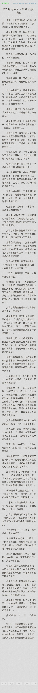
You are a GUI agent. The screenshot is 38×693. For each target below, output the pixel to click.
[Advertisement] (19, 660)
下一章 (34, 684)
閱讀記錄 (33, 3)
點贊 (11, 684)
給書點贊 (21, 3)
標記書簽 (15, 3)
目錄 (19, 684)
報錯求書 (27, 3)
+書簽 (26, 684)
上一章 (4, 684)
